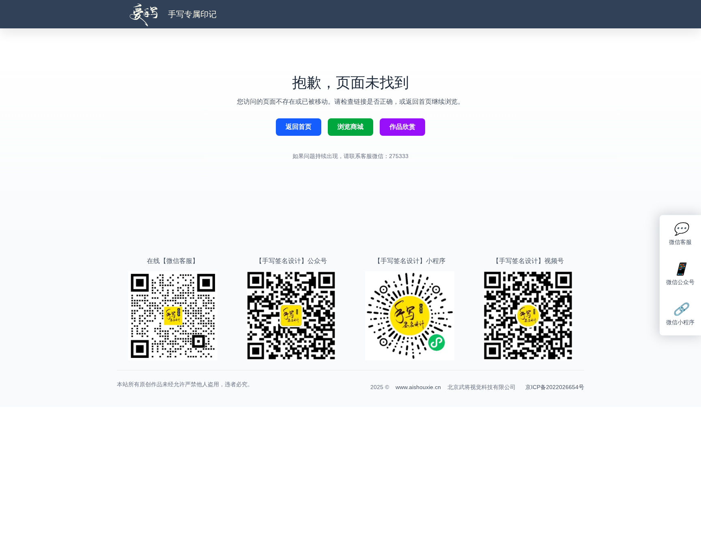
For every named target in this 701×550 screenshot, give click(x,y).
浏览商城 (350, 126)
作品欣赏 (402, 126)
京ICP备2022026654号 (554, 387)
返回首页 (299, 126)
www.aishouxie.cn (418, 387)
